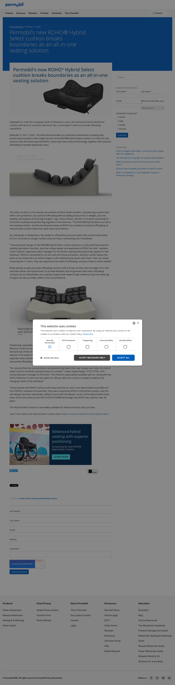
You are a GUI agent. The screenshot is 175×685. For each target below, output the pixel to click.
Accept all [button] (123, 357)
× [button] (138, 323)
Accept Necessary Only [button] (92, 357)
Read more (88, 333)
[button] (49, 357)
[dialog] (87, 342)
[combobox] (134, 323)
